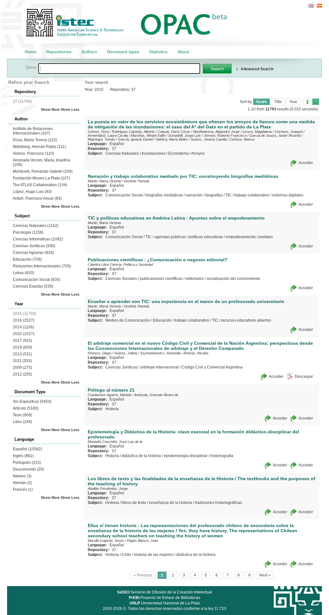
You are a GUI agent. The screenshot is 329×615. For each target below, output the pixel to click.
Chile (126, 554)
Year (293, 102)
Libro (22, 422)
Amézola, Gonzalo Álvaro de (156, 395)
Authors (89, 51)
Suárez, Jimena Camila (209, 139)
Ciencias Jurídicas (34, 246)
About (183, 51)
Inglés (23, 456)
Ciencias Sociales (121, 278)
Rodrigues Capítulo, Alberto (133, 132)
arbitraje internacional (159, 367)
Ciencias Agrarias (33, 252)
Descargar (304, 376)
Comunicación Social (36, 279)
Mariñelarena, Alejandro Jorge (216, 132)
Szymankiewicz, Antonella (160, 353)
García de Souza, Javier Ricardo (275, 135)
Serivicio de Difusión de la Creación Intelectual (164, 592)
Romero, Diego (99, 353)
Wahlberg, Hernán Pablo (39, 146)
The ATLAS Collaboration (40, 185)
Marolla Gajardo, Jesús (106, 540)
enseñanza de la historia (170, 502)
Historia (112, 409)
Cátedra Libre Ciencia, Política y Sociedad (120, 264)
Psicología (28, 232)
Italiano (22, 476)
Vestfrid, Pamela (136, 181)
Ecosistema (178, 153)
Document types (123, 51)
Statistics (158, 51)
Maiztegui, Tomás (101, 139)
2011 (22, 361)
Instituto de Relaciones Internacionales (33, 130)
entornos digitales (287, 195)
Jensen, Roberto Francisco (225, 135)
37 (114, 148)
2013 (22, 354)
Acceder (305, 162)
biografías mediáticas (164, 195)
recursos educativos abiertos (246, 320)
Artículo (26, 408)
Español (27, 449)
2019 (22, 347)
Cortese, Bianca (241, 139)
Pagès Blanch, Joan (142, 540)
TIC (229, 195)
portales (266, 237)
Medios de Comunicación (127, 320)
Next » (265, 575)
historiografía (221, 456)
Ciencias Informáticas (38, 239)
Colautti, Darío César (173, 132)
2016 (23, 320)
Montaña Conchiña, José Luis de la (115, 442)
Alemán (22, 483)
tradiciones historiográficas (218, 502)
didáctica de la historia (141, 456)
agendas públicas (170, 237)
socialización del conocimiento (233, 278)
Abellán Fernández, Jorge (108, 488)
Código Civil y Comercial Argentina (212, 367)
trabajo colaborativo (252, 195)
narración (194, 195)
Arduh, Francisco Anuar (37, 198)
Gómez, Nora (98, 132)
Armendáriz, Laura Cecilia (108, 135)
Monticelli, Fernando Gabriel (43, 171)
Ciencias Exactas (33, 286)
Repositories (58, 51)
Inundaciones (153, 153)
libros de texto (134, 502)
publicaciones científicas (161, 278)
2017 (22, 340)
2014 (23, 327)
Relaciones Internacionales (42, 266)
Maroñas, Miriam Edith (148, 135)
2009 (22, 367)
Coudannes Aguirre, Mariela (109, 395)
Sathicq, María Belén (172, 139)
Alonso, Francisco (33, 153)
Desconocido (28, 469)
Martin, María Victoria (104, 181)
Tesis (22, 415)
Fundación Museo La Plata (41, 178)
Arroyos (198, 153)
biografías (214, 195)
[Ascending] (307, 101)
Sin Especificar (32, 401)
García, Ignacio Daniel (135, 139)
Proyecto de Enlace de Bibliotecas (164, 597)
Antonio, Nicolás (196, 353)
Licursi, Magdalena (257, 132)
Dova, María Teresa (35, 140)
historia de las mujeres (153, 554)
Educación (27, 259)
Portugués (27, 462)
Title (278, 102)
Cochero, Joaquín (289, 132)
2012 (22, 374)
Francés (23, 489)
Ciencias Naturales (35, 225)
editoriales (194, 278)
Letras (23, 273)
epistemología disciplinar (186, 456)
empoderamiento (241, 237)
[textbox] (119, 68)
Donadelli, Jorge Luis (184, 135)
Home (30, 51)
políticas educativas (206, 237)
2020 (23, 334)
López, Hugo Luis (32, 191)
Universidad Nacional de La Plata (164, 603)
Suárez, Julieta (125, 353)
